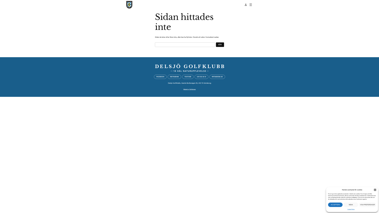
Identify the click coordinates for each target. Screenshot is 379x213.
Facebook (160, 77)
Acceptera (335, 205)
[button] (375, 190)
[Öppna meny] (251, 5)
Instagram (174, 77)
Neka (351, 205)
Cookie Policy (351, 209)
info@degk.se (217, 77)
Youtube (187, 77)
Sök (220, 44)
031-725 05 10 (201, 77)
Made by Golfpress (189, 89)
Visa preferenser (367, 205)
